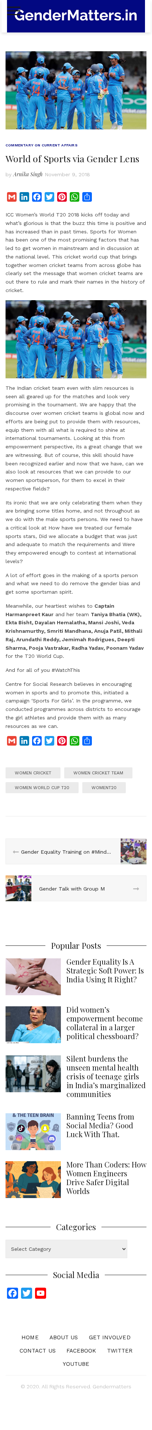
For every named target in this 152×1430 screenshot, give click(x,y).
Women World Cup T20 (42, 787)
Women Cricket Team (98, 772)
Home (29, 1337)
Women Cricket (33, 772)
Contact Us (38, 1350)
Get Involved (110, 1337)
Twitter (120, 1350)
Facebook (81, 1350)
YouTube (76, 1364)
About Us (63, 1337)
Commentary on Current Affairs (41, 145)
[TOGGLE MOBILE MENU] (13, 11)
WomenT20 (104, 787)
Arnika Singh (28, 174)
